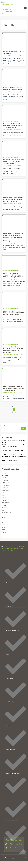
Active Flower (5, 478)
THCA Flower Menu (6, 512)
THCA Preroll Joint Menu (8, 515)
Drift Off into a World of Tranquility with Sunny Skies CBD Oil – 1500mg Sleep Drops (13, 275)
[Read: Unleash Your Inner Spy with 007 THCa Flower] (14, 39)
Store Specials (5, 473)
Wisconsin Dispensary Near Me (10, 49)
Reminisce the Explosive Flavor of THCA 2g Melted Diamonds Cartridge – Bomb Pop (13, 199)
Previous (14, 406)
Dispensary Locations (7, 534)
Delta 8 (3, 492)
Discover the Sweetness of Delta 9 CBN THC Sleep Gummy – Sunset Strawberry (13, 161)
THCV (3, 527)
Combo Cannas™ (6, 490)
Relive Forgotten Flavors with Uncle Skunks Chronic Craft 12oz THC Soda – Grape (13, 388)
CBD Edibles (5, 480)
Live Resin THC (5, 502)
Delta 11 (4, 500)
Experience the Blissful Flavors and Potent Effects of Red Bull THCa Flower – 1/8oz (13, 125)
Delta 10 (4, 497)
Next (14, 412)
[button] (25, 8)
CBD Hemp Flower (6, 483)
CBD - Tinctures (5, 485)
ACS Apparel (5, 475)
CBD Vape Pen (5, 487)
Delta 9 (3, 495)
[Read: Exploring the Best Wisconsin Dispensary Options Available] (14, 75)
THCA (3, 510)
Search (3, 425)
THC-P (3, 525)
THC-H (3, 520)
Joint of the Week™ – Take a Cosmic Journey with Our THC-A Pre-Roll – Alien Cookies (13, 312)
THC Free (4, 529)
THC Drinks (4, 507)
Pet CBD (4, 505)
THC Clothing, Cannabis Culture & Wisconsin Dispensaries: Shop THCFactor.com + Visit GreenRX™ (13, 450)
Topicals (4, 532)
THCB (3, 517)
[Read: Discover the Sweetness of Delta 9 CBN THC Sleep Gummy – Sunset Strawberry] (14, 147)
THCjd (3, 522)
